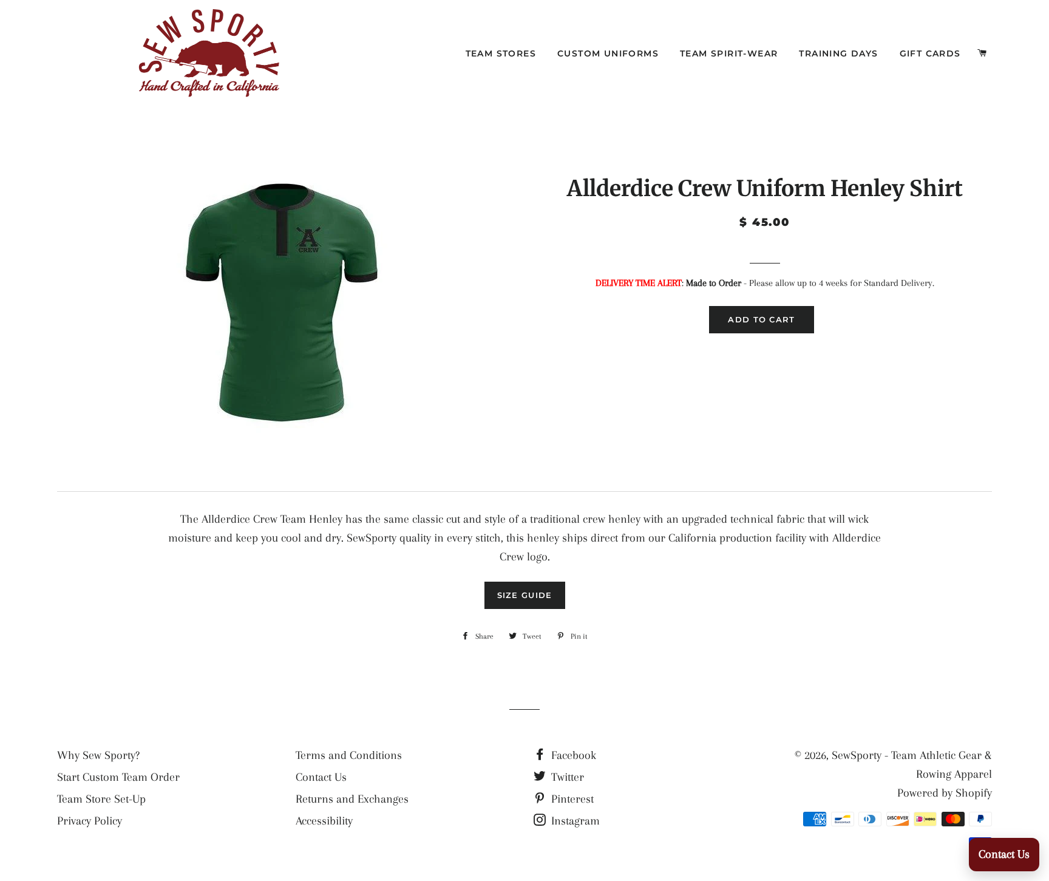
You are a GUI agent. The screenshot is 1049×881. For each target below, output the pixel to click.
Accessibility (324, 821)
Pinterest (571, 799)
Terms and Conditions (349, 755)
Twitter (566, 777)
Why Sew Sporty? (98, 755)
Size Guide (524, 595)
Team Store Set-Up (101, 799)
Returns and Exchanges (352, 799)
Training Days (838, 53)
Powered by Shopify (944, 793)
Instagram (574, 821)
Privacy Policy (89, 821)
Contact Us (321, 777)
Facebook (572, 755)
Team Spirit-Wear (729, 53)
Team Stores (501, 53)
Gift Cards (930, 53)
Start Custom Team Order (118, 777)
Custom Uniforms (608, 53)
